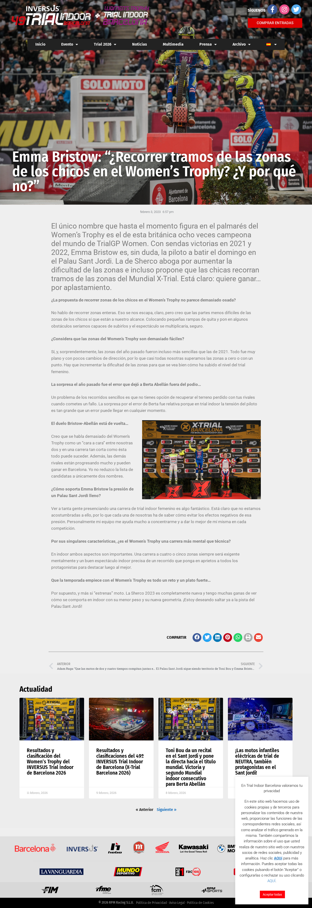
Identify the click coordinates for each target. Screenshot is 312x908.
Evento (67, 44)
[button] (197, 637)
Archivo (239, 44)
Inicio (40, 44)
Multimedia (173, 44)
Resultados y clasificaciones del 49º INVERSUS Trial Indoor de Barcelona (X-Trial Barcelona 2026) (120, 761)
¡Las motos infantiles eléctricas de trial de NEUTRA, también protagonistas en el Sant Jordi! (257, 761)
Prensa (205, 44)
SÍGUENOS (256, 10)
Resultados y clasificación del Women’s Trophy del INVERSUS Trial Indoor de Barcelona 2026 (50, 761)
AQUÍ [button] (271, 881)
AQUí (278, 858)
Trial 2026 (102, 44)
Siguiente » (166, 809)
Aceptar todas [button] (272, 894)
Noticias (139, 44)
